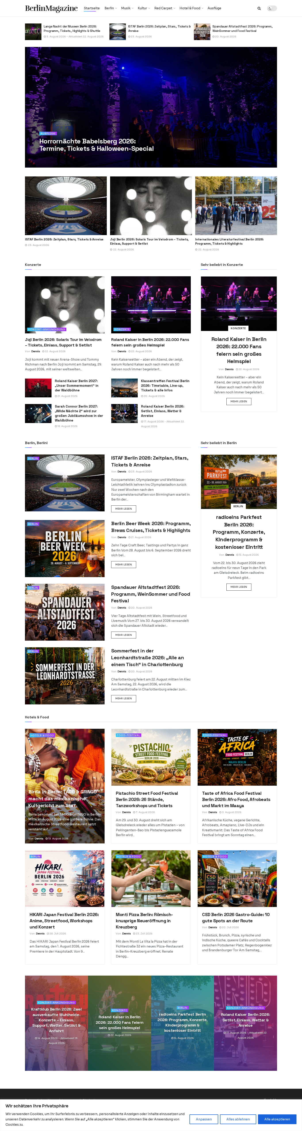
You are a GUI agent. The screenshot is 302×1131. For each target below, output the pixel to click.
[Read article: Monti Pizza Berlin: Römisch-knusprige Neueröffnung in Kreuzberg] (151, 878)
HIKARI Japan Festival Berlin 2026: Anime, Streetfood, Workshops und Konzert (64, 921)
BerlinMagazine (51, 8)
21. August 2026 (67, 396)
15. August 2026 (248, 554)
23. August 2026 (56, 36)
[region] (151, 1115)
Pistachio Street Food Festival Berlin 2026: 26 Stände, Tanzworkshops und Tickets (147, 799)
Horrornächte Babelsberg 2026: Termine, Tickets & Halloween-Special (96, 145)
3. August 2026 (231, 812)
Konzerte (122, 329)
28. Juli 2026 (57, 933)
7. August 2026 (145, 812)
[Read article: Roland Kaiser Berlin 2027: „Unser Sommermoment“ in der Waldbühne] (38, 388)
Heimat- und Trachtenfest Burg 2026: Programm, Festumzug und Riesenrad (239, 28)
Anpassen (204, 1119)
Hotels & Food (42, 735)
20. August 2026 (141, 36)
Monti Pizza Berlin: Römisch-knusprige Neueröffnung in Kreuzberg (144, 921)
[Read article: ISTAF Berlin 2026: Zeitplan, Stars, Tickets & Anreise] (33, 31)
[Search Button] (259, 8)
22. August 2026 (55, 351)
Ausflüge (214, 8)
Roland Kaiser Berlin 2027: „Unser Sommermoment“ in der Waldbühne (76, 385)
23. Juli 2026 (144, 933)
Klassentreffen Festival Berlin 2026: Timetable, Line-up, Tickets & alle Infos (165, 385)
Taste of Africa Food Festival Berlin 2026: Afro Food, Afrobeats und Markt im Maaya (236, 799)
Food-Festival (128, 735)
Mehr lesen (241, 401)
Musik (125, 8)
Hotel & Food (190, 8)
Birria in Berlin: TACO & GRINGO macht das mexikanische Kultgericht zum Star (62, 798)
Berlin (109, 8)
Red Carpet (163, 8)
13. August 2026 (58, 838)
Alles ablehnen (238, 1119)
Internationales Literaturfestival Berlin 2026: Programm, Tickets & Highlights (144, 241)
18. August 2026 (67, 426)
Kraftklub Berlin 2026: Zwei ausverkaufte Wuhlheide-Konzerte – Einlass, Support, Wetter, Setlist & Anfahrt (56, 1020)
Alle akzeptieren (277, 1119)
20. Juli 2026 (230, 927)
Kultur (142, 8)
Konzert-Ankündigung (46, 329)
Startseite (92, 8)
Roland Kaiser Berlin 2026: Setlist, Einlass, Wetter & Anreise (162, 411)
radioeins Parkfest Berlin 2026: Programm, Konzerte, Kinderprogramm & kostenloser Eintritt (239, 532)
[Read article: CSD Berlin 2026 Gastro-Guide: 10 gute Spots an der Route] (237, 878)
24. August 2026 (225, 36)
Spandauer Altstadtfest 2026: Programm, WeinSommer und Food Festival (158, 28)
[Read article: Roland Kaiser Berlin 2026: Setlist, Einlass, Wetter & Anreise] (124, 413)
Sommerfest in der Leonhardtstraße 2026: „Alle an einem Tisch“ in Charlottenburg (147, 657)
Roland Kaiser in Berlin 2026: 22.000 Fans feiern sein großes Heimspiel (119, 1022)
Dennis (50, 157)
